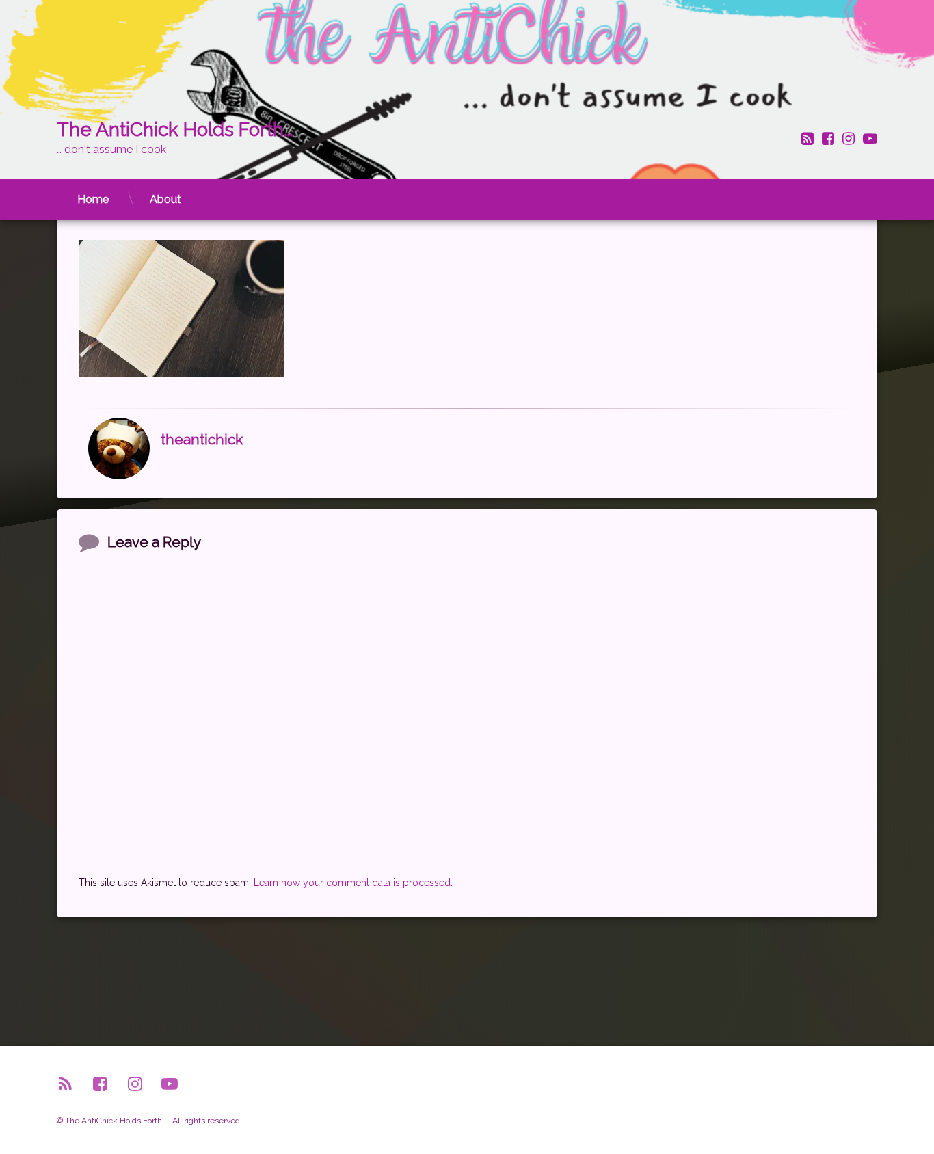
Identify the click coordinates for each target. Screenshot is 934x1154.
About (165, 199)
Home (93, 199)
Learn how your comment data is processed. (353, 882)
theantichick (202, 439)
